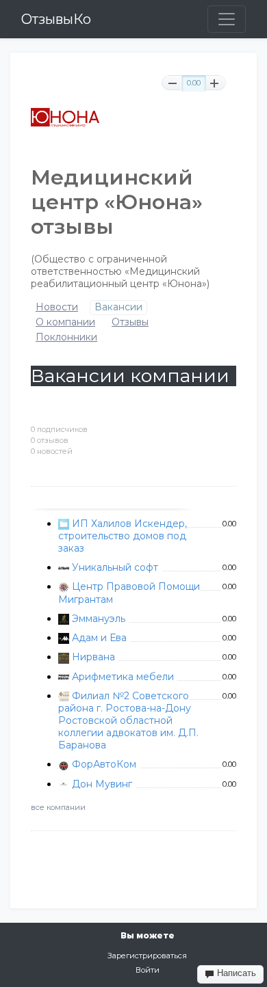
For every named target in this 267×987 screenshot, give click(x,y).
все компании (58, 807)
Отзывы (130, 322)
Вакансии (118, 307)
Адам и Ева (99, 638)
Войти (148, 970)
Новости (57, 307)
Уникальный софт (115, 567)
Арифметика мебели (123, 677)
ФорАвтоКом (104, 764)
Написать (235, 973)
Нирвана (93, 657)
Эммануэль (98, 618)
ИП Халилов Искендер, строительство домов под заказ (122, 535)
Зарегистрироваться (147, 955)
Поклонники (66, 337)
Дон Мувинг (102, 784)
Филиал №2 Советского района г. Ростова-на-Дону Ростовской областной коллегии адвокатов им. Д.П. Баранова (128, 720)
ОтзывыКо (56, 19)
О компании (65, 322)
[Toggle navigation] (226, 19)
